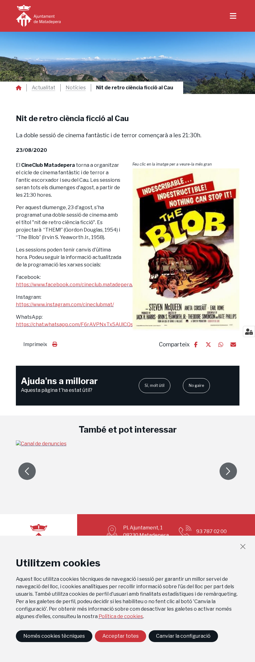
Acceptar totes (120, 636)
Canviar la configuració (183, 636)
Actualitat (43, 87)
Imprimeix (35, 344)
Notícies (76, 87)
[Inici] (38, 16)
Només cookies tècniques (54, 636)
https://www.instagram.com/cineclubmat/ (65, 305)
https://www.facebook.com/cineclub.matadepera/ (74, 285)
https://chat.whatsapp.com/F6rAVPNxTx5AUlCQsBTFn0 (82, 324)
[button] (185, 249)
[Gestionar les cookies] (249, 331)
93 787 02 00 (211, 531)
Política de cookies (121, 616)
